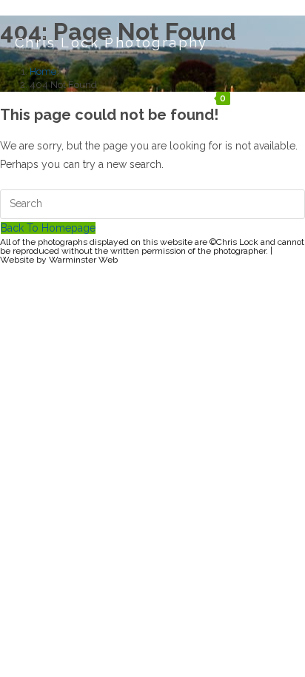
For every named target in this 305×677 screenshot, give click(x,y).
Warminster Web (83, 260)
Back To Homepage (48, 228)
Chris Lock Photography (111, 42)
